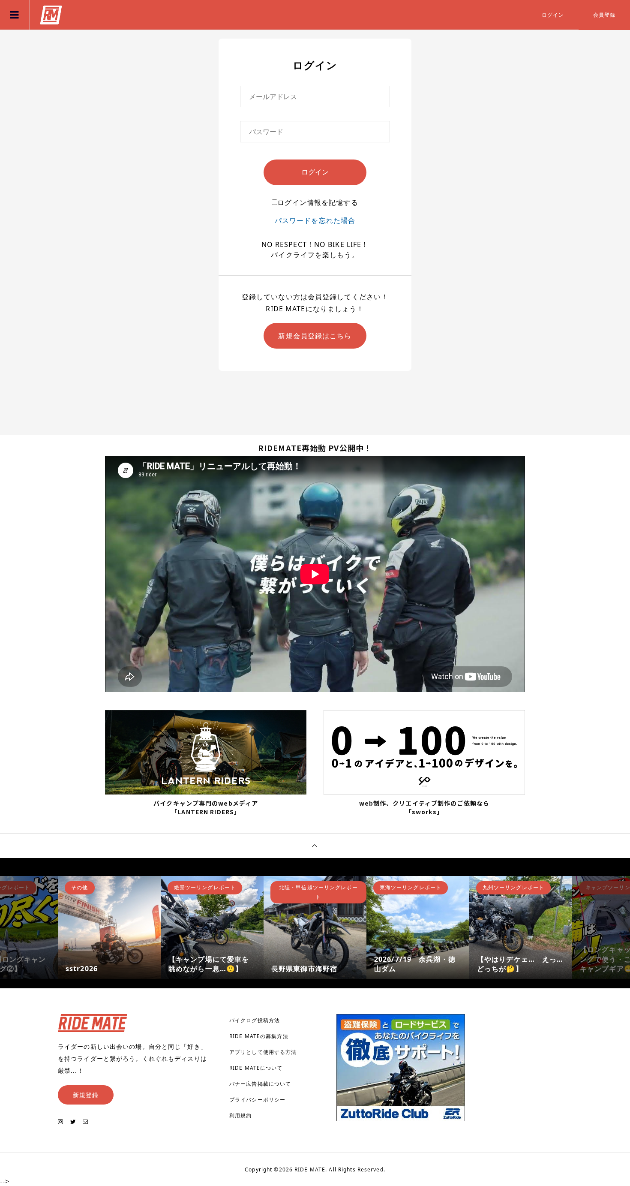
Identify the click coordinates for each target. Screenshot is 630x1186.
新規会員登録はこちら (314, 335)
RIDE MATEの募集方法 (258, 1036)
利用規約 (240, 1115)
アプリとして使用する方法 (263, 1052)
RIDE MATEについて (256, 1068)
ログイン (553, 14)
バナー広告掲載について (260, 1083)
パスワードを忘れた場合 (315, 220)
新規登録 (86, 1095)
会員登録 (604, 14)
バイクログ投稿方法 (254, 1020)
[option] (109, 927)
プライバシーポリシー (257, 1099)
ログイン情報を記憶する (317, 202)
